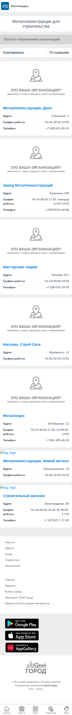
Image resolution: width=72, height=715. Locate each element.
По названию (59, 52)
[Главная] (36, 668)
